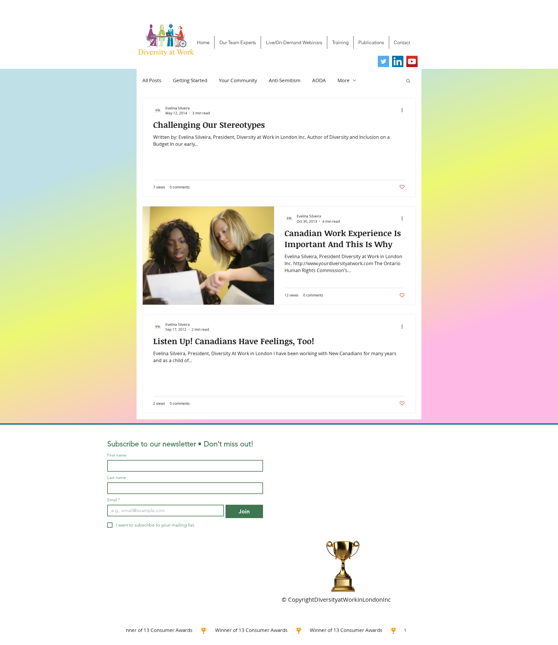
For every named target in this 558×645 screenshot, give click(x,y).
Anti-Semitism (285, 80)
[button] (408, 81)
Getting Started (190, 80)
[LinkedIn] (397, 61)
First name (116, 455)
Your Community (238, 80)
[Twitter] (383, 61)
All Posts (151, 80)
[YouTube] (412, 61)
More (343, 80)
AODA (319, 80)
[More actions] (403, 110)
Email (113, 499)
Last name (116, 477)
